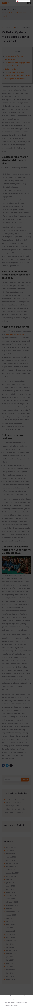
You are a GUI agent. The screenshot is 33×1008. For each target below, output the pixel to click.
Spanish (20, 1)
